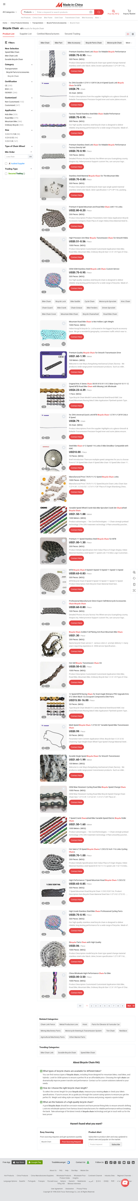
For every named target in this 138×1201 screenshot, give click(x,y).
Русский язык (52, 1181)
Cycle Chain (89, 301)
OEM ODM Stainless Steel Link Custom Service (94, 269)
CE (8, 85)
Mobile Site (84, 1170)
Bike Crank (61, 307)
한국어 (98, 1181)
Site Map (74, 1170)
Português (31, 1181)
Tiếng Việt (61, 1183)
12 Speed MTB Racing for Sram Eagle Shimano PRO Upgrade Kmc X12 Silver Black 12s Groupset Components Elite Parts (99, 695)
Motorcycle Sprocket (107, 301)
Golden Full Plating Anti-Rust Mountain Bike (96, 632)
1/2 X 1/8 (11, 141)
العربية (91, 1181)
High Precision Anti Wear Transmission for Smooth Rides (98, 238)
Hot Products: (26, 18)
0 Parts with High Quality (85, 942)
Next (129, 1006)
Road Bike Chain (110, 314)
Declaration (69, 1189)
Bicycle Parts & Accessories (17, 72)
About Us (53, 1170)
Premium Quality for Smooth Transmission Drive (95, 352)
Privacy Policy (82, 1189)
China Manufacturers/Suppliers (42, 1175)
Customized (12, 105)
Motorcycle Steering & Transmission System (83, 1030)
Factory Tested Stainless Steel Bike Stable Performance (94, 113)
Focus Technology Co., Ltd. (71, 1192)
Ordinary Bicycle (14, 125)
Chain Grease (76, 307)
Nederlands (81, 1181)
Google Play (34, 1162)
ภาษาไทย (120, 1181)
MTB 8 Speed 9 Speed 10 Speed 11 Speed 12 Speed (96, 570)
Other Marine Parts (77, 1037)
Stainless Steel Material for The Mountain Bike (94, 175)
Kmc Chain (125, 301)
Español (22, 1181)
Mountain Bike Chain (69, 314)
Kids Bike (11, 114)
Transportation (11, 68)
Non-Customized (14, 101)
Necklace (123, 1030)
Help (66, 1170)
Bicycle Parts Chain (94, 42)
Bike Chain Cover (49, 314)
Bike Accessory (87, 18)
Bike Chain (45, 42)
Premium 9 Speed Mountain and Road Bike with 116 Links (95, 206)
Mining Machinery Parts (51, 1030)
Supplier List (26, 33)
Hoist (85, 1024)
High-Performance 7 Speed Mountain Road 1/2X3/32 (97, 880)
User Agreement (57, 1189)
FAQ (60, 1170)
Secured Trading (72, 33)
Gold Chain (59, 18)
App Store (18, 1162)
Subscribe (116, 1144)
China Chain (37, 18)
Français (41, 1181)
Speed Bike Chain (88, 1052)
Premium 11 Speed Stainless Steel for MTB (92, 538)
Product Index (65, 1178)
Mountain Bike (13, 121)
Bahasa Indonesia (74, 1183)
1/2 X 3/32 (11, 137)
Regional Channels (124, 1175)
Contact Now (76, 71)
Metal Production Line (69, 1024)
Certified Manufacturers (48, 33)
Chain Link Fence (48, 1024)
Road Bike (11, 118)
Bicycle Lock (61, 301)
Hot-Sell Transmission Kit (85, 663)
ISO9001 (11, 92)
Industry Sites (110, 1175)
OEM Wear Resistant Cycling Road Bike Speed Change (97, 787)
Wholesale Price (79, 1175)
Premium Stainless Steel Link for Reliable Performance (97, 51)
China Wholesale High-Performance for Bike (90, 973)
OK (30, 156)
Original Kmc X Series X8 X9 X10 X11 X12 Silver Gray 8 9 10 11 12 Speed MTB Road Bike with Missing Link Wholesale (99, 385)
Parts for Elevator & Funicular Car (106, 1024)
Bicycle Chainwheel (91, 314)
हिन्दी (112, 1181)
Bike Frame (48, 18)
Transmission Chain (72, 18)
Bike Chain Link (47, 1052)
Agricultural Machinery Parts (53, 1037)
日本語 (106, 1181)
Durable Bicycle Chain (67, 1052)
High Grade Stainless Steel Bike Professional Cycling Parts (96, 911)
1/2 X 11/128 (12, 134)
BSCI (9, 89)
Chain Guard (47, 307)
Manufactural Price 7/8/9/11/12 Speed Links (94, 476)
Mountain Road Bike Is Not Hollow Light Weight (91, 321)
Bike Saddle (75, 301)
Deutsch (72, 1181)
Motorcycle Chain (114, 42)
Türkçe (129, 1181)
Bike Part (58, 42)
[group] (53, 63)
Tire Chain (110, 1030)
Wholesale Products (63, 1175)
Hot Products (9, 1175)
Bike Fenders (92, 307)
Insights (75, 1178)
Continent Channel (95, 1175)
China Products (22, 1175)
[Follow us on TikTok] (111, 1162)
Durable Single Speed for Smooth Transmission (94, 756)
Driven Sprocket (108, 307)
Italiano (63, 1181)
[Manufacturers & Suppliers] (69, 4)
